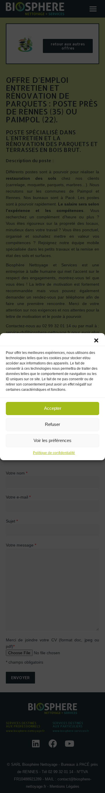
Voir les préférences (52, 440)
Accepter (52, 408)
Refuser (52, 424)
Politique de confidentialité (54, 453)
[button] (96, 340)
